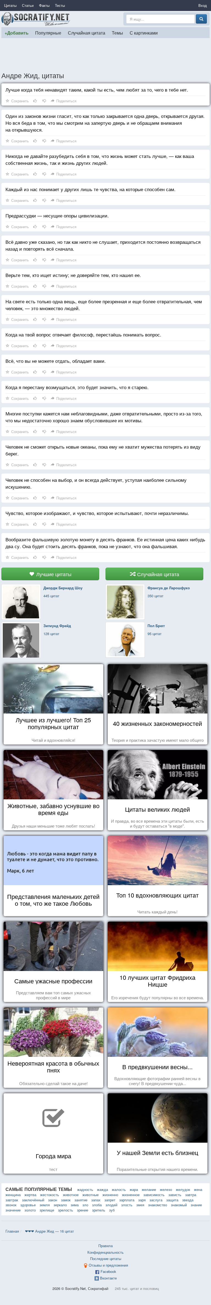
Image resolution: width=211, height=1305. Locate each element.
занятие (80, 1199)
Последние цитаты (105, 1258)
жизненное (131, 1194)
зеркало (60, 1204)
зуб (112, 1210)
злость (126, 1204)
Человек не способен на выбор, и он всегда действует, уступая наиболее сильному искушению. (96, 483)
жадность (85, 1189)
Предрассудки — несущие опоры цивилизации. (57, 215)
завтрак (11, 1199)
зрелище (47, 1210)
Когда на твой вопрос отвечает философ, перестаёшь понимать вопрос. (83, 334)
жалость (119, 1189)
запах (96, 1199)
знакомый (179, 1204)
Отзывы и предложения (108, 1265)
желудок (183, 1189)
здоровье (28, 1204)
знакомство (157, 1204)
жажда (102, 1189)
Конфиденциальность (105, 1252)
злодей (111, 1204)
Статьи (28, 5)
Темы (117, 33)
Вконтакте (108, 1278)
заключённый (33, 1199)
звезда (187, 1199)
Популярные (48, 33)
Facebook (108, 1271)
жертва (30, 1194)
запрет (109, 1199)
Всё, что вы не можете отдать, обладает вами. (55, 360)
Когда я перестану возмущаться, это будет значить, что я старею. (77, 387)
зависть (174, 1194)
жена (198, 1189)
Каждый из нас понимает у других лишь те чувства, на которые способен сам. (90, 189)
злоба (97, 1204)
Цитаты (10, 5)
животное (71, 1194)
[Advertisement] (105, 54)
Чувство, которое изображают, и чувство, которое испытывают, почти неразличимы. (97, 512)
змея (140, 1204)
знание (196, 1204)
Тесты (60, 5)
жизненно (110, 1194)
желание (149, 1189)
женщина (13, 1194)
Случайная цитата (86, 33)
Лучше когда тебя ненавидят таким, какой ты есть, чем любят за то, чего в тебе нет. (96, 89)
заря (142, 1199)
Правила (105, 1245)
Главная (12, 1231)
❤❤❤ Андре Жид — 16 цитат (49, 1231)
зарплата (126, 1199)
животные (90, 1194)
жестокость (49, 1194)
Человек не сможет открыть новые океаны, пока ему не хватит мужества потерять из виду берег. (103, 450)
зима (75, 1204)
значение (13, 1210)
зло (85, 1204)
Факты (44, 5)
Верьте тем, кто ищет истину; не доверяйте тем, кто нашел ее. (73, 274)
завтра (190, 1194)
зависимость (154, 1194)
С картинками (144, 33)
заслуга (155, 1199)
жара (134, 1189)
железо (166, 1189)
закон (52, 1199)
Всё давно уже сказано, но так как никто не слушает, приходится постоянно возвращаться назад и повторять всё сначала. (103, 245)
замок (66, 1199)
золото (30, 1210)
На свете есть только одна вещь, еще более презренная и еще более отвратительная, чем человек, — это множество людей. (103, 305)
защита (172, 1199)
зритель (98, 1210)
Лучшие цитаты (53, 574)
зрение (82, 1210)
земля (45, 1204)
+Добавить (17, 33)
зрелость (65, 1210)
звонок (10, 1204)
